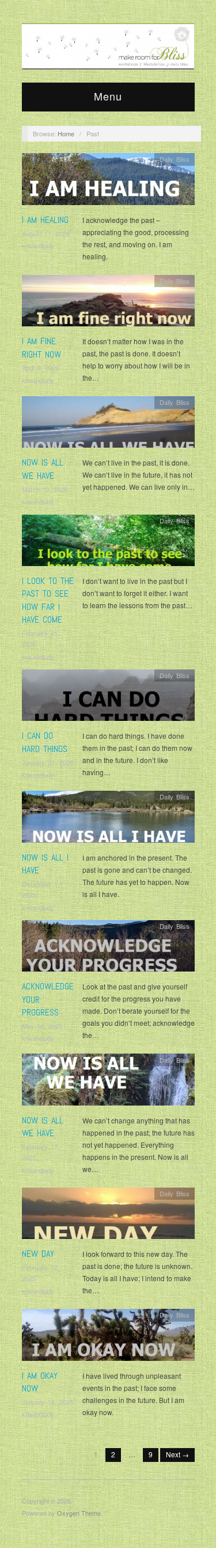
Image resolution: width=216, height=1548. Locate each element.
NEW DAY (38, 1254)
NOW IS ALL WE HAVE (42, 468)
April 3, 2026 (40, 367)
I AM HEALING (45, 220)
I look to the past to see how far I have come (48, 600)
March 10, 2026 (45, 489)
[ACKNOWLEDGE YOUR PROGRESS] (108, 949)
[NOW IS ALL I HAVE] (108, 820)
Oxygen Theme (79, 1512)
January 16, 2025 (47, 1401)
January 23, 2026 (47, 762)
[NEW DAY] (108, 1216)
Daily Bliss (175, 158)
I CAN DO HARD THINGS (44, 742)
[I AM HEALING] (108, 182)
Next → (177, 1454)
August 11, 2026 (46, 233)
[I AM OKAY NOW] (108, 1337)
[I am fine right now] (108, 303)
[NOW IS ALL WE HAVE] (108, 425)
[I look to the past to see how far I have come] (108, 543)
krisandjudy (38, 245)
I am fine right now (41, 347)
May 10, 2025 (42, 1025)
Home (66, 133)
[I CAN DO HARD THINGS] (108, 698)
